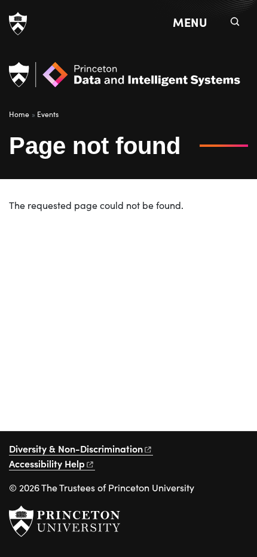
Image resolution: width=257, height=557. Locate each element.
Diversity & (76, 448)
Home (19, 114)
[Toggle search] (235, 21)
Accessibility (47, 463)
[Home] (124, 79)
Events (48, 114)
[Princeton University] (18, 24)
